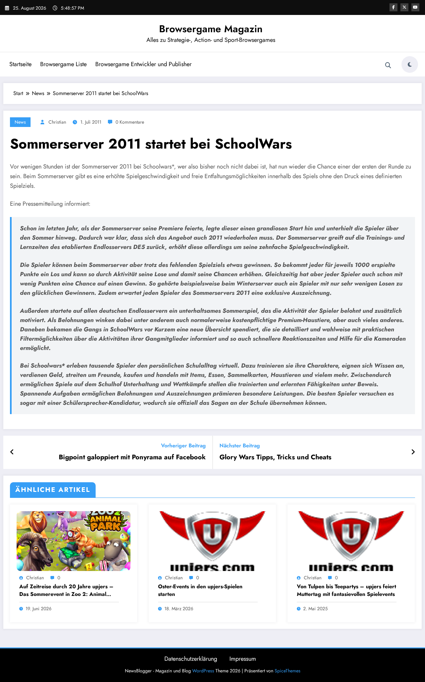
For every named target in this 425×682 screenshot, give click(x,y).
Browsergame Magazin (211, 29)
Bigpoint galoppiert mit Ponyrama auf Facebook (132, 457)
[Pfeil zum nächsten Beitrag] (413, 452)
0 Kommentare (130, 122)
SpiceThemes (287, 670)
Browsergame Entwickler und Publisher (143, 64)
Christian (57, 122)
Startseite (20, 64)
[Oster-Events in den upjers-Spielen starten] (212, 540)
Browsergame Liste (63, 64)
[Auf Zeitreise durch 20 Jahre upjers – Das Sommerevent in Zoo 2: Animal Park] (73, 540)
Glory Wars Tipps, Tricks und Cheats (275, 457)
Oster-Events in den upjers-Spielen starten (200, 590)
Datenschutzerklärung (190, 658)
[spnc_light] (409, 64)
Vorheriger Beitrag (183, 445)
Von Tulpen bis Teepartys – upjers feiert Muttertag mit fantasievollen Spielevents (346, 590)
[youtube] (415, 7)
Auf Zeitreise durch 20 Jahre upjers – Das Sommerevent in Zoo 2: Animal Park (66, 590)
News (20, 122)
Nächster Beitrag (239, 445)
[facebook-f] (393, 7)
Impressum (242, 658)
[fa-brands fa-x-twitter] (404, 7)
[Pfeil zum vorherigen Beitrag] (12, 452)
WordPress (203, 670)
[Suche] (388, 65)
